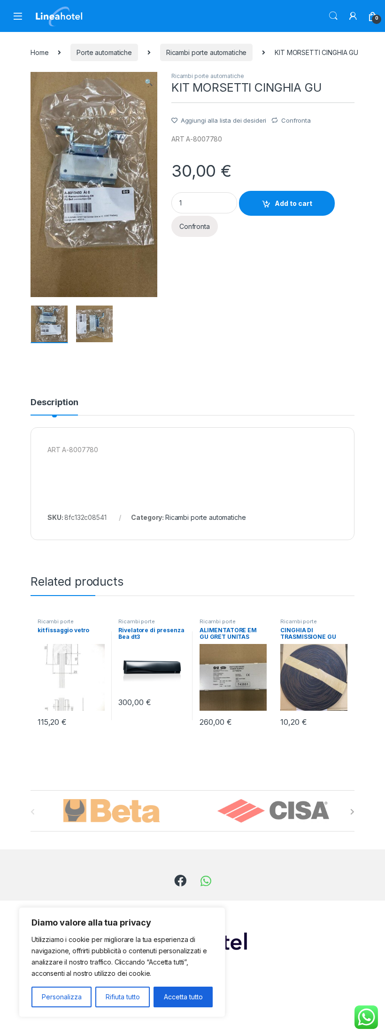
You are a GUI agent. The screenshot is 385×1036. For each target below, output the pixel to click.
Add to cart (293, 203)
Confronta (296, 120)
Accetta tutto (183, 997)
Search (333, 16)
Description (54, 402)
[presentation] (352, 811)
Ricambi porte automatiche (206, 52)
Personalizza (62, 997)
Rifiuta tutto (123, 997)
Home (39, 52)
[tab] (54, 406)
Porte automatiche (104, 52)
